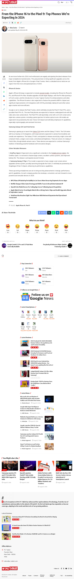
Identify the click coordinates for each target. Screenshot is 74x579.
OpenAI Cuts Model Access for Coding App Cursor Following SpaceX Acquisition (36, 187)
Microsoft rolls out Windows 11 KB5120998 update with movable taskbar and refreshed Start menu (30, 398)
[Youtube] (45, 276)
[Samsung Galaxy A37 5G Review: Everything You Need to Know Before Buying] (6, 519)
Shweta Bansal (26, 403)
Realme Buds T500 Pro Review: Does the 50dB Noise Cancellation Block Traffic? (41, 383)
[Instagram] (28, 276)
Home (3, 7)
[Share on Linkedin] (4, 96)
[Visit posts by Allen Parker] (4, 29)
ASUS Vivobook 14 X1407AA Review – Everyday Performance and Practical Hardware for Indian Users (41, 353)
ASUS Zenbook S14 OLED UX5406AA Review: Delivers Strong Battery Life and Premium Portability (41, 343)
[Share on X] (12, 22)
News (7, 7)
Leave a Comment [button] (64, 256)
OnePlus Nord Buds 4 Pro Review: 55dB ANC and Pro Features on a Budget (33, 534)
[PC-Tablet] (10, 2)
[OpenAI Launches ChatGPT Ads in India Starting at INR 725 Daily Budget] (28, 466)
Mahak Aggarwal (26, 440)
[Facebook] (28, 269)
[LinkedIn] (45, 282)
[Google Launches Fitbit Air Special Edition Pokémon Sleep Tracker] (49, 427)
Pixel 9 (28, 205)
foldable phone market (58, 153)
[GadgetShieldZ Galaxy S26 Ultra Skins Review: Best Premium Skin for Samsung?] (24, 373)
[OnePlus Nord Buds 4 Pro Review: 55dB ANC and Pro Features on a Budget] (6, 536)
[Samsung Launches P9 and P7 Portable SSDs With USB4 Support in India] (10, 466)
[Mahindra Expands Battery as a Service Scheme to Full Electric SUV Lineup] (49, 419)
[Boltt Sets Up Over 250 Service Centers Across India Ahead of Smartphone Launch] (64, 466)
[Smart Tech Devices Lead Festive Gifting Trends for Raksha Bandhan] (49, 446)
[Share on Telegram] (4, 105)
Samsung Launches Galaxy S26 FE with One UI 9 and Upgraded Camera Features (31, 436)
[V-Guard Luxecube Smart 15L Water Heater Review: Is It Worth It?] (6, 527)
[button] (58, 2)
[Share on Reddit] (18, 22)
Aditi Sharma (25, 413)
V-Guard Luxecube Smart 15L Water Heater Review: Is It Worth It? (31, 525)
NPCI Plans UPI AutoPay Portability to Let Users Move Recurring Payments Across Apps (39, 180)
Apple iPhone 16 (20, 205)
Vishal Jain (24, 421)
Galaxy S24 (36, 131)
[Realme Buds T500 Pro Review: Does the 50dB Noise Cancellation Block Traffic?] (24, 383)
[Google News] (28, 282)
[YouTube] (66, 568)
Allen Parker (13, 27)
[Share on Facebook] (9, 22)
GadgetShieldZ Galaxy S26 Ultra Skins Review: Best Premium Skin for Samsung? (42, 373)
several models (44, 93)
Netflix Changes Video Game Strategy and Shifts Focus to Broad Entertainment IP (37, 184)
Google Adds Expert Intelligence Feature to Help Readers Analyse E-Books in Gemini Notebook (30, 408)
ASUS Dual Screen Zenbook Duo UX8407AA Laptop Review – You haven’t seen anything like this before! (42, 363)
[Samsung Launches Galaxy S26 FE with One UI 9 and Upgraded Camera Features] (49, 436)
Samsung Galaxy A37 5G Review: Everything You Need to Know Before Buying (34, 517)
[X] (45, 269)
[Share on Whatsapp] (15, 22)
